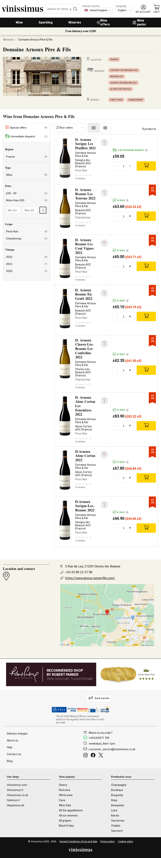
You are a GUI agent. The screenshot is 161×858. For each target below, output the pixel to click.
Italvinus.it (13, 800)
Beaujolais (117, 805)
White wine (66, 795)
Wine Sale (65, 805)
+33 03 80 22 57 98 (78, 572)
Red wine (64, 790)
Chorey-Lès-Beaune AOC (123, 83)
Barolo (115, 815)
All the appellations (71, 810)
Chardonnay (135, 100)
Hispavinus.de (15, 805)
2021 (26, 263)
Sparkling (45, 22)
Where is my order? (101, 732)
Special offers (28, 127)
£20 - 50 (26, 193)
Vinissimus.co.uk (17, 795)
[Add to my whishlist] (104, 243)
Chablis (115, 825)
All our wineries (68, 815)
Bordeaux (117, 790)
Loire (114, 810)
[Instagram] (86, 756)
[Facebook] (94, 756)
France (114, 59)
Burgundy (117, 795)
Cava (62, 800)
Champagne (118, 784)
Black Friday (66, 825)
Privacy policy (107, 841)
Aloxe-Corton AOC (120, 89)
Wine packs (141, 22)
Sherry (63, 784)
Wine (19, 22)
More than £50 (26, 200)
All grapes (65, 820)
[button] (143, 9)
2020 (26, 271)
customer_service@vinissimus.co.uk (112, 749)
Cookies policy (125, 841)
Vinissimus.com (17, 784)
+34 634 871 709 (99, 737)
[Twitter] (102, 756)
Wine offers (105, 22)
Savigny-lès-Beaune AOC (124, 70)
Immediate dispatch (29, 136)
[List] (94, 127)
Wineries (74, 22)
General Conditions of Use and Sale (78, 841)
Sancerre (117, 830)
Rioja (114, 800)
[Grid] (105, 127)
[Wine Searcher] (128, 674)
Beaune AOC (116, 76)
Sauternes (117, 820)
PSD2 (61, 710)
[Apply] (42, 210)
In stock (122, 200)
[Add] (146, 166)
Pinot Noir (116, 100)
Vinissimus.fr (15, 790)
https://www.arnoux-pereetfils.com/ (90, 578)
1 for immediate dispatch (132, 150)
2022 (26, 256)
